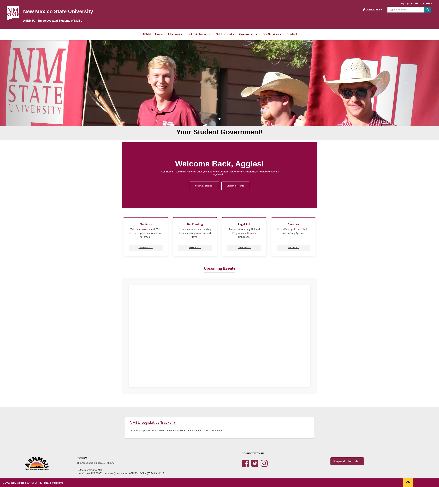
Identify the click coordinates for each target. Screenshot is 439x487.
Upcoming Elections (204, 185)
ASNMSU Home (152, 34)
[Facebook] (245, 465)
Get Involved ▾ (225, 34)
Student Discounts (235, 185)
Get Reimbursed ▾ (199, 34)
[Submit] (427, 10)
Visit (417, 3)
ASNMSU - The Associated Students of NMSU (52, 20)
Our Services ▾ (272, 34)
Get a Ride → (293, 247)
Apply (405, 3)
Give (429, 3)
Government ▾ (248, 34)
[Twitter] (254, 465)
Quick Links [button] (373, 9)
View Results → (146, 247)
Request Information (347, 461)
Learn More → (244, 247)
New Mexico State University (58, 11)
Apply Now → (195, 247)
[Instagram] (264, 465)
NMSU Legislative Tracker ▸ (153, 422)
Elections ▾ (175, 34)
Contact (292, 34)
